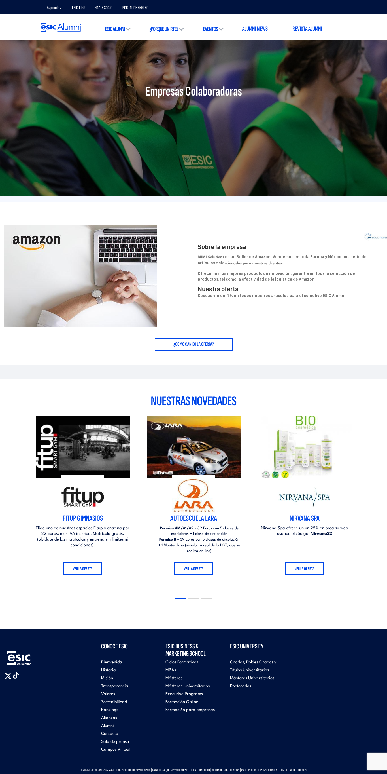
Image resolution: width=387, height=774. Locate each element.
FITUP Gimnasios (83, 518)
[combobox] (56, 8)
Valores (108, 694)
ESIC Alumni (115, 29)
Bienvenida (111, 662)
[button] (180, 599)
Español (52, 7)
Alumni (107, 726)
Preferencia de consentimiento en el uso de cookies (274, 770)
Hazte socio (103, 7)
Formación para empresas (190, 710)
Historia (108, 670)
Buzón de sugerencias (225, 770)
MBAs (170, 670)
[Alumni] (61, 27)
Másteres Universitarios (187, 686)
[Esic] (27, 655)
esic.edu (78, 7)
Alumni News (255, 29)
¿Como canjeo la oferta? (193, 344)
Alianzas (109, 718)
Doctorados (240, 686)
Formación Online (181, 702)
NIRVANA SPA (305, 518)
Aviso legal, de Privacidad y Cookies (174, 770)
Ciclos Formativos (181, 662)
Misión (107, 678)
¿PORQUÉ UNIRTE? (163, 29)
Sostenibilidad (114, 702)
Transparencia (114, 686)
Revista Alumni (307, 29)
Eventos (210, 29)
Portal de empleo (135, 7)
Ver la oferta (82, 568)
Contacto (109, 734)
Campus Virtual (115, 750)
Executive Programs (184, 694)
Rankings (109, 710)
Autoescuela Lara (193, 518)
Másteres (173, 678)
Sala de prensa (115, 742)
